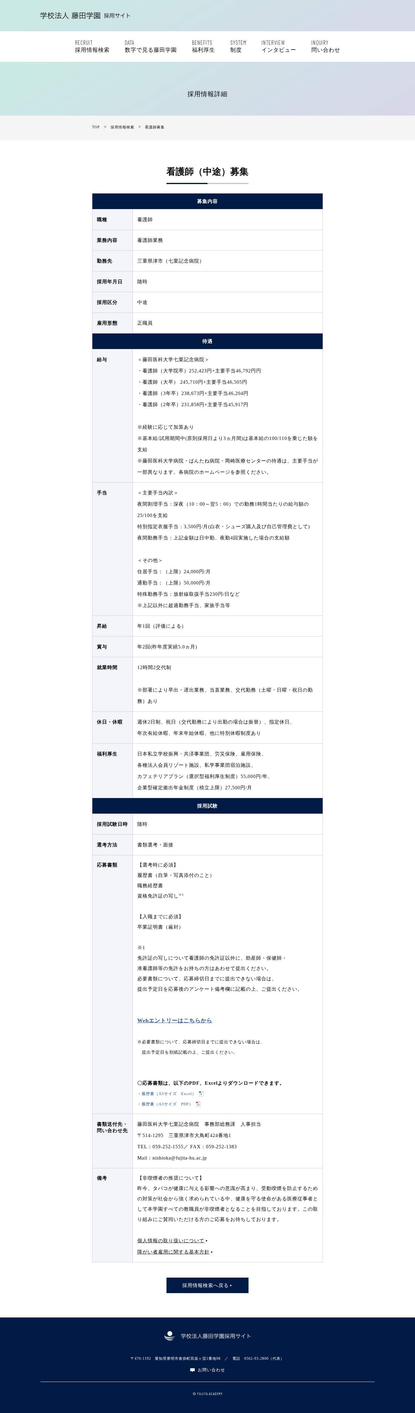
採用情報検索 (92, 46)
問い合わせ (325, 46)
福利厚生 (203, 46)
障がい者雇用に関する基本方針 (173, 1251)
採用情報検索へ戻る (205, 1285)
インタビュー (279, 46)
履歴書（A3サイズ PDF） (167, 1104)
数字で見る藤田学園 (151, 46)
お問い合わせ (211, 1370)
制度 (238, 46)
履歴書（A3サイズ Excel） (169, 1093)
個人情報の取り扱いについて (170, 1240)
